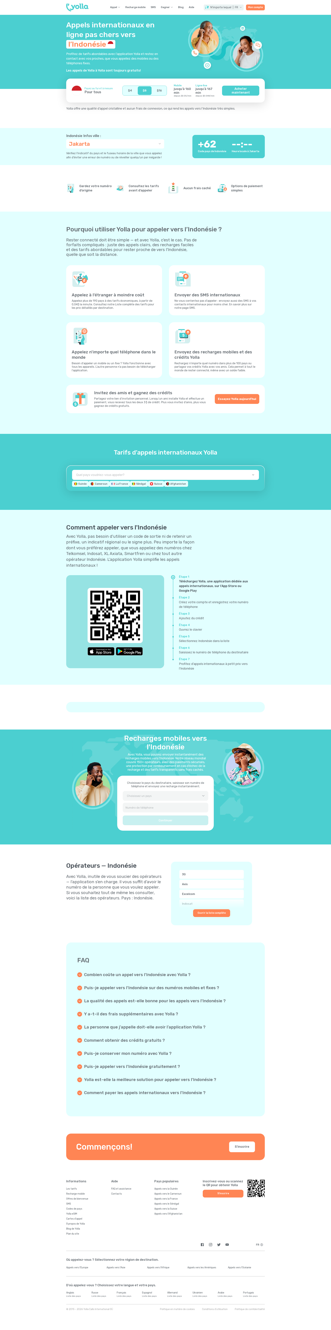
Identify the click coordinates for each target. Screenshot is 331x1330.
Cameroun (101, 483)
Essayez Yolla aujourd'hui (237, 399)
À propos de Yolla (75, 1223)
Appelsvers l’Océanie (239, 1267)
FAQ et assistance (121, 1188)
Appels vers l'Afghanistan (168, 1213)
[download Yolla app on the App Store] (101, 651)
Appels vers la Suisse (165, 1208)
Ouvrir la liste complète (212, 912)
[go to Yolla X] (219, 1245)
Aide (191, 7)
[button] (224, 7)
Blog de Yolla (73, 1228)
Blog (181, 7)
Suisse (158, 483)
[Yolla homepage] (77, 7)
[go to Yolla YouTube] (227, 1245)
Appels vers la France (166, 1198)
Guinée (82, 483)
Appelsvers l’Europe (77, 1267)
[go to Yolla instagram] (211, 1245)
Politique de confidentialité (250, 1309)
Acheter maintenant (241, 90)
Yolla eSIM (71, 1213)
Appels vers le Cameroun (168, 1193)
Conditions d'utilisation (215, 1309)
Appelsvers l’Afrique (158, 1267)
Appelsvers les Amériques (201, 1267)
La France (122, 483)
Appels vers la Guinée (166, 1188)
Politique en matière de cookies (177, 1309)
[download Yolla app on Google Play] (129, 651)
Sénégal (141, 483)
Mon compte (255, 7)
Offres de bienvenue (77, 1198)
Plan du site (72, 1233)
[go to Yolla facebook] (202, 1245)
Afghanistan (178, 483)
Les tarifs (71, 1188)
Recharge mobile (135, 7)
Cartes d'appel (74, 1218)
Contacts (116, 1193)
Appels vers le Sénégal (166, 1203)
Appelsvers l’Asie (116, 1267)
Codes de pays (74, 1208)
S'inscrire (242, 1147)
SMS (153, 7)
